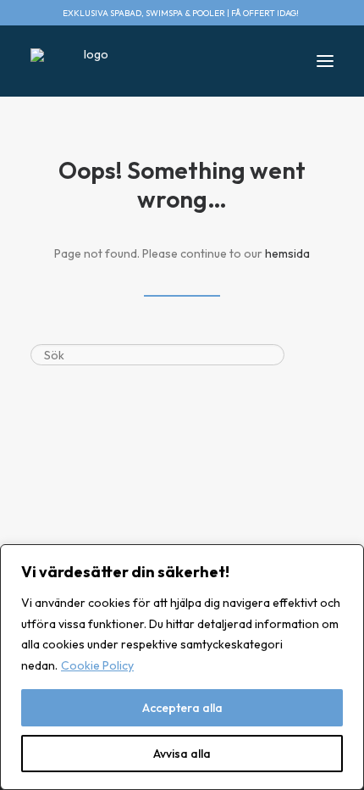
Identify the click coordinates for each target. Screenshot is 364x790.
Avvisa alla (182, 753)
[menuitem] (312, 13)
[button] (312, 13)
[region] (182, 667)
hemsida (287, 253)
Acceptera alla (182, 707)
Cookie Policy (97, 665)
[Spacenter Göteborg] (89, 61)
